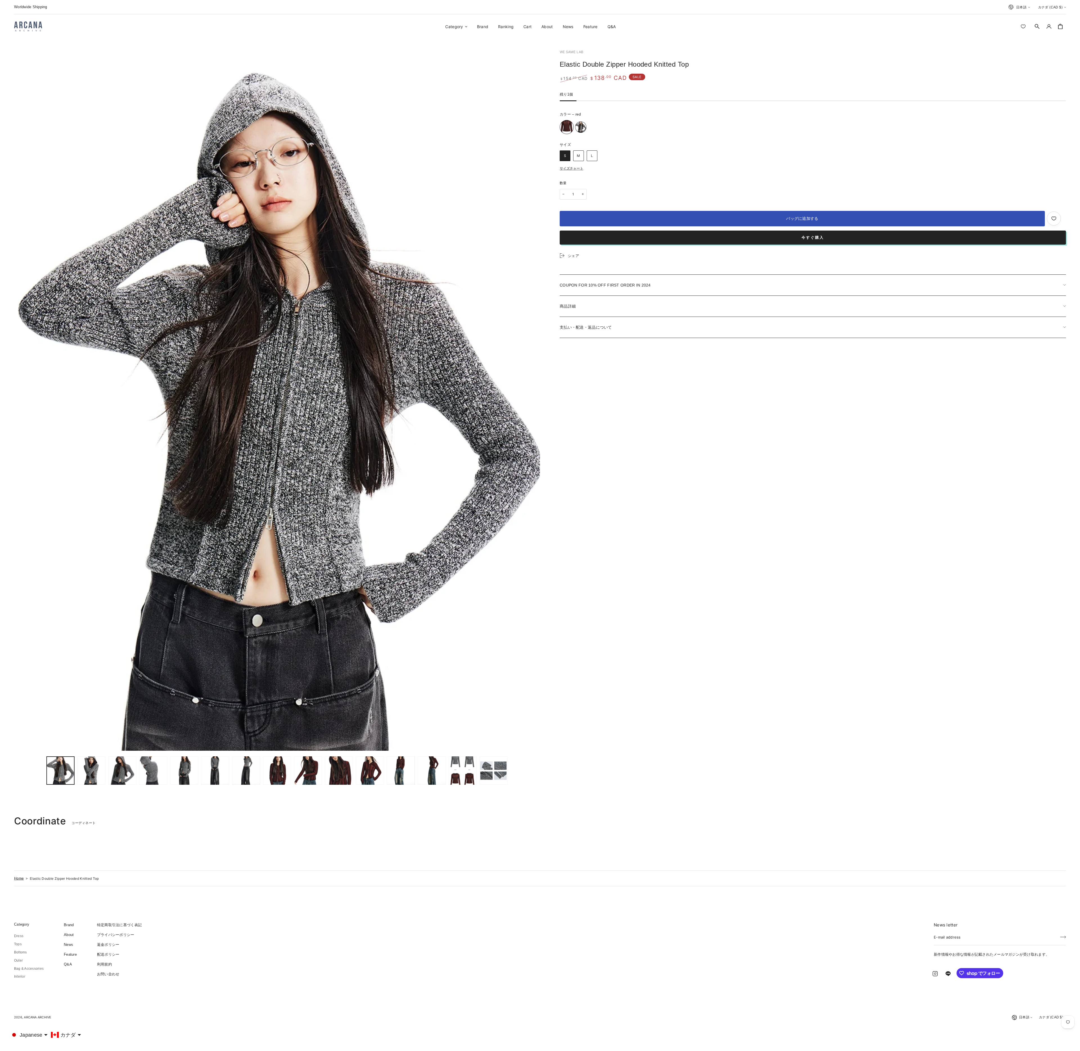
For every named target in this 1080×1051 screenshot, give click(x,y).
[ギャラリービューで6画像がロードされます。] (215, 770)
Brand (69, 925)
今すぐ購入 (813, 237)
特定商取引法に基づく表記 (119, 925)
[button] (1037, 26)
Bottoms (20, 952)
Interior (19, 976)
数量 (563, 183)
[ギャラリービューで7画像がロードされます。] (246, 770)
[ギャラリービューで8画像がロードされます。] (277, 770)
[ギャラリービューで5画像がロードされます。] (184, 770)
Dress (18, 936)
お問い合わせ (108, 974)
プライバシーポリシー (115, 935)
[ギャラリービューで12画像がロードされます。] (401, 770)
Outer (18, 960)
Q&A (68, 964)
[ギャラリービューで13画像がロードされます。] (432, 770)
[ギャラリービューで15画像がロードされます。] (494, 770)
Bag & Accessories (29, 969)
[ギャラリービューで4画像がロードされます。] (153, 770)
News (68, 944)
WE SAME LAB (572, 52)
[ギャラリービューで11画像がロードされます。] (370, 770)
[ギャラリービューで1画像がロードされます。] (60, 770)
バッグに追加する (802, 218)
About (69, 935)
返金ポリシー (108, 944)
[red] (567, 127)
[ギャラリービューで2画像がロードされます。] (91, 770)
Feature (70, 954)
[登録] (1063, 935)
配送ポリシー (108, 954)
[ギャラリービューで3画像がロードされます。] (122, 770)
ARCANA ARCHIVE (37, 1017)
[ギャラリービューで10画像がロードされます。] (339, 770)
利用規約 (104, 964)
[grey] (581, 127)
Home (19, 878)
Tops (18, 944)
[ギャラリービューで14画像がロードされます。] (463, 770)
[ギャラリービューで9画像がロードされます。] (308, 770)
